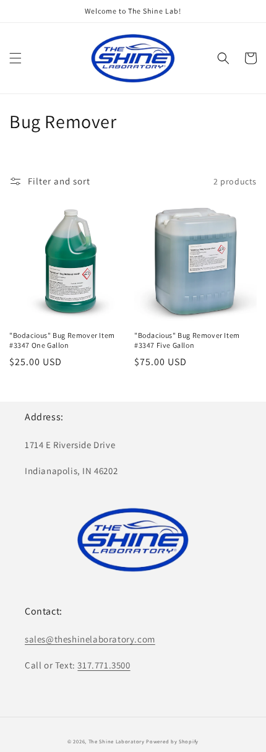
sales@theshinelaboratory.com (90, 639)
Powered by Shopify (172, 741)
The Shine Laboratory (116, 741)
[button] (15, 58)
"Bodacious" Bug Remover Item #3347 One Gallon (62, 340)
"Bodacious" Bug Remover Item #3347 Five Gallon (187, 340)
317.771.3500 (103, 665)
